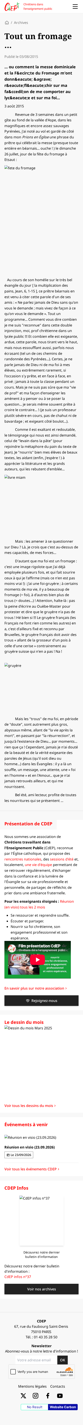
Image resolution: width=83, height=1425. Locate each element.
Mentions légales (32, 1386)
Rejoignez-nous (44, 1000)
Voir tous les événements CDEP (30, 1169)
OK (62, 1360)
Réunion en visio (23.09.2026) (29, 1147)
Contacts (57, 1386)
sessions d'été (61, 859)
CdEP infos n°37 (17, 1276)
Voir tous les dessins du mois (28, 1105)
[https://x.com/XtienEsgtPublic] (23, 1395)
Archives (21, 22)
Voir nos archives (41, 1289)
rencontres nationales (22, 859)
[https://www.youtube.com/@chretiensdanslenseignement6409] (59, 1395)
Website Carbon (63, 1407)
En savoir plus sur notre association (34, 988)
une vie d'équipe (38, 864)
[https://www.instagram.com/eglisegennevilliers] (35, 1395)
